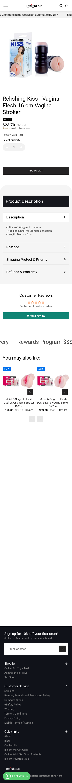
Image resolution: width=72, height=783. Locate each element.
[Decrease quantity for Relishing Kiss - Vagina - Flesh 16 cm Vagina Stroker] (6, 147)
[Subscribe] (62, 649)
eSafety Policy (12, 704)
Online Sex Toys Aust (16, 668)
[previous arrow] (32, 419)
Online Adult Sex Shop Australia (22, 754)
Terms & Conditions (15, 713)
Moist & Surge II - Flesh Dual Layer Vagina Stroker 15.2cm (19, 403)
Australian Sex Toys (15, 672)
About (7, 736)
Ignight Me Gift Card (16, 749)
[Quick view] (30, 392)
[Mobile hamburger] (6, 6)
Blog (7, 740)
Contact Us (10, 745)
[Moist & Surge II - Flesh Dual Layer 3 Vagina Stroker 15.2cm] (53, 380)
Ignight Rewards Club (16, 758)
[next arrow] (40, 419)
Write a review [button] (36, 315)
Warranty (9, 709)
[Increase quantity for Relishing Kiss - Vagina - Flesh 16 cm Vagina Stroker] (21, 147)
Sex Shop (9, 677)
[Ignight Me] (34, 6)
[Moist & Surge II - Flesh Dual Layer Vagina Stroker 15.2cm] (19, 380)
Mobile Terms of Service (18, 722)
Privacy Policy (12, 718)
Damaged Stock (13, 700)
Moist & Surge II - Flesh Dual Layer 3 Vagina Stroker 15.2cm (53, 403)
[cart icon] (66, 6)
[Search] (61, 6)
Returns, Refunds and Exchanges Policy (27, 695)
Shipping (6, 128)
